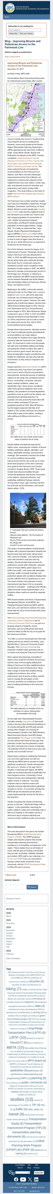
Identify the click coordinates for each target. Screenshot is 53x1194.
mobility (34, 1057)
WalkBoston (40, 1150)
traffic (21, 1109)
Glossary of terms (13, 898)
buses (35, 989)
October (9, 933)
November (10, 923)
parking (27, 1067)
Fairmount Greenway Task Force (20, 623)
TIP (36, 1104)
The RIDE (25, 1105)
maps (40, 1038)
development (13, 1012)
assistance (36, 978)
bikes (26, 985)
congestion (30, 1002)
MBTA (15, 1047)
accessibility (17, 978)
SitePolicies (37, 1166)
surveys (38, 1100)
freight (26, 1016)
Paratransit (16, 1067)
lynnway (31, 1038)
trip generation (27, 1141)
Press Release (13, 1083)
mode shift (21, 1061)
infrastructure (38, 1022)
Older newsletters (13, 958)
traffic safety (35, 1109)
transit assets (31, 1115)
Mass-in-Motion (35, 1043)
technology (14, 1105)
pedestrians (35, 1070)
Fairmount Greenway (28, 647)
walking (20, 1153)
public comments (34, 1082)
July (7, 947)
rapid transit (20, 295)
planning (38, 1078)
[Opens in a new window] (16, 1179)
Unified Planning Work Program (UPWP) (25, 1145)
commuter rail (24, 999)
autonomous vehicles (19, 982)
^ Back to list (10, 875)
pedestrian (19, 1070)
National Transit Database (31, 1064)
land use (35, 1025)
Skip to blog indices (12, 57)
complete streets (15, 1002)
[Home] (27, 7)
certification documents (28, 996)
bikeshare (35, 985)
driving (38, 1012)
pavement (37, 1067)
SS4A (31, 1095)
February (10, 954)
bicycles (37, 981)
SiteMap (29, 1166)
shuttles (27, 1092)
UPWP (27, 1149)
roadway (16, 1091)
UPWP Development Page (34, 864)
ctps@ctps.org (34, 1191)
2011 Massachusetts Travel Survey (23, 972)
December (10, 930)
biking (13, 989)
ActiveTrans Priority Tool (31, 367)
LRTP (17, 1038)
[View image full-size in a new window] (28, 429)
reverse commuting (35, 1089)
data (40, 1006)
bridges (26, 989)
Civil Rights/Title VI (20, 1166)
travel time (14, 1141)
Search (33, 887)
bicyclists (17, 985)
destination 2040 (36, 1009)
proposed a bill (28, 721)
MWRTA (14, 1064)
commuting (38, 998)
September (10, 938)
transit (16, 1114)
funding (34, 1016)
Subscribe (39, 1173)
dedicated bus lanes (18, 1009)
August (9, 941)
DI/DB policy (26, 1012)
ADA (27, 978)
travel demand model (36, 1137)
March (8, 916)
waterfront (32, 1154)
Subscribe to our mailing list (20, 26)
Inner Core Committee (19, 1025)
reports (21, 1089)
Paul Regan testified (29, 738)
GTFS (35, 1019)
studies (21, 1099)
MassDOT (18, 1042)
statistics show (26, 234)
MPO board (37, 1060)
